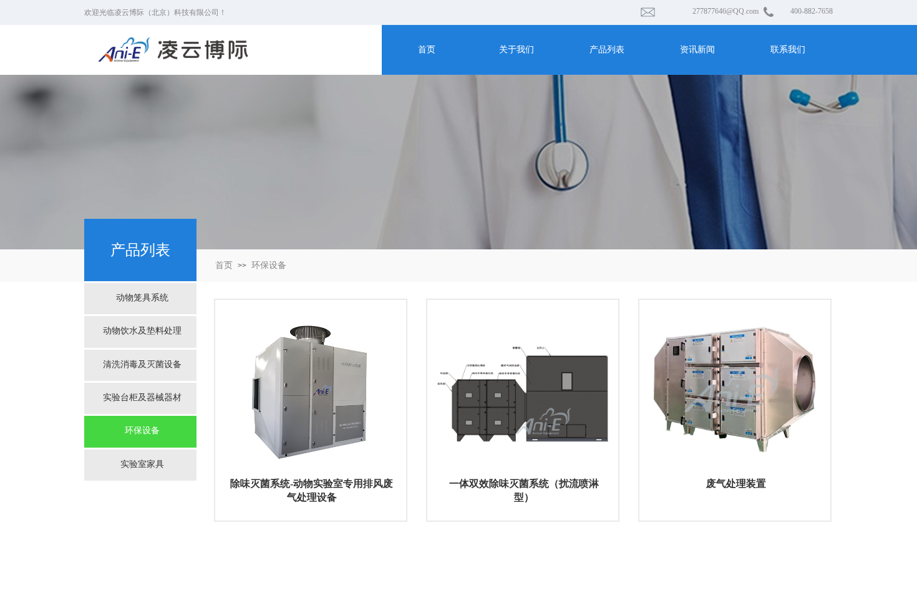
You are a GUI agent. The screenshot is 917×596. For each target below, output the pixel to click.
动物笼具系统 (142, 297)
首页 (224, 265)
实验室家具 (142, 464)
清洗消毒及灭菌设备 (142, 364)
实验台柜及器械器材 (142, 397)
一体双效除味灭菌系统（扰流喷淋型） (524, 490)
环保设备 (268, 265)
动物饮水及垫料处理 (142, 330)
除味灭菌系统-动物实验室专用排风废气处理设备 (311, 490)
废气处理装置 (736, 483)
